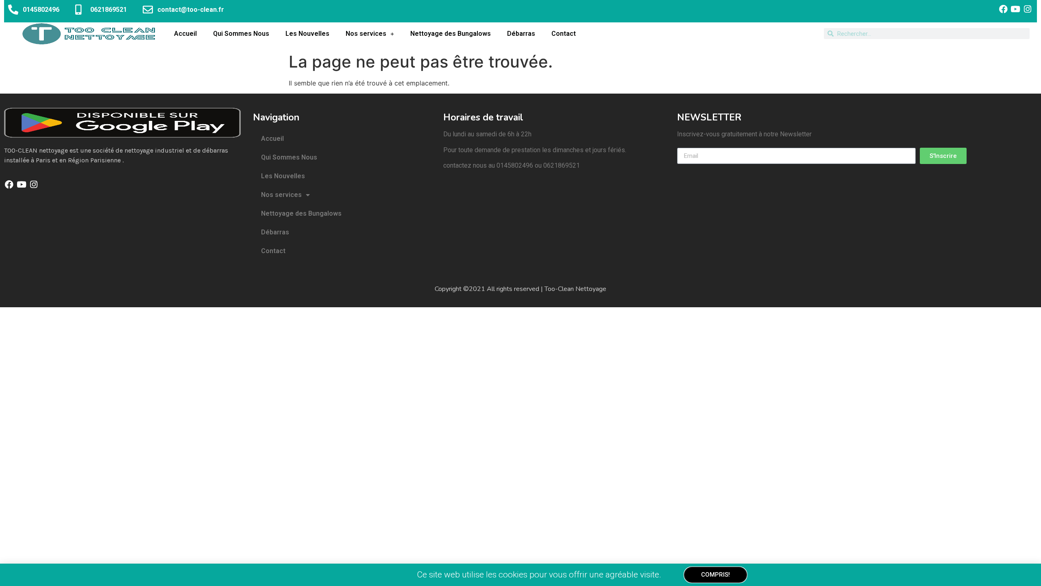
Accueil (185, 33)
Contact (563, 33)
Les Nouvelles (307, 33)
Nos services (366, 33)
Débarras (521, 33)
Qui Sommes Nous (241, 33)
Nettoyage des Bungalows (450, 33)
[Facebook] (1003, 9)
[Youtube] (1016, 9)
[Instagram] (1028, 9)
